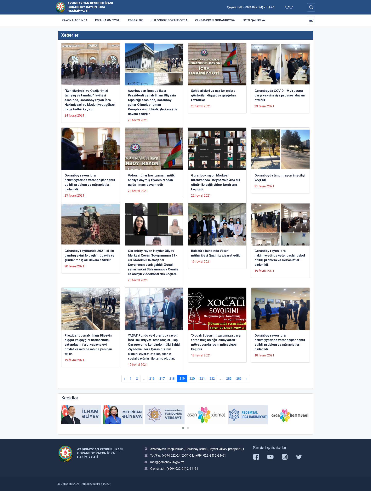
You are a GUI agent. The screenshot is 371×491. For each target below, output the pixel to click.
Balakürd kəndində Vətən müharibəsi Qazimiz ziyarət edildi (216, 253)
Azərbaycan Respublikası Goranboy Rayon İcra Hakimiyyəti (90, 7)
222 (212, 378)
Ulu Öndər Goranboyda (169, 20)
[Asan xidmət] (206, 414)
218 (172, 378)
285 (228, 378)
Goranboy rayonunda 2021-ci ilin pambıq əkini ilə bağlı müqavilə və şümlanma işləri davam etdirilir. (89, 255)
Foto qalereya (254, 20)
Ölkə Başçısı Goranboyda (215, 20)
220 (192, 378)
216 (152, 378)
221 (202, 378)
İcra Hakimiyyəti (107, 20)
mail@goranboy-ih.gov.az (167, 462)
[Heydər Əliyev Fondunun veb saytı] (165, 414)
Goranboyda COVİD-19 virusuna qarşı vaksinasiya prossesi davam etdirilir (279, 95)
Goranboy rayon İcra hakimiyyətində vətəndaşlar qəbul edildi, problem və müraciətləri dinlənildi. (90, 182)
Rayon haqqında (74, 20)
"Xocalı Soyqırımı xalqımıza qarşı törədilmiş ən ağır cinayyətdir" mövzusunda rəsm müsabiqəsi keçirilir (216, 342)
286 (239, 378)
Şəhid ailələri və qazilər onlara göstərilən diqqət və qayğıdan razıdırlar (213, 95)
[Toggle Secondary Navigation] (311, 20)
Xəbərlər (135, 20)
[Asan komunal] (290, 414)
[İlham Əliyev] (81, 414)
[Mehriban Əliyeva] (123, 414)
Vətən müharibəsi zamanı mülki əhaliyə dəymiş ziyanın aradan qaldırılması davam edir (151, 180)
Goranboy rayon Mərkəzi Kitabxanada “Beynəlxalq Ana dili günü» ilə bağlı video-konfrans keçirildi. (215, 182)
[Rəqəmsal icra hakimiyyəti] (248, 414)
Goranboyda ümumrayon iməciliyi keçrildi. (279, 177)
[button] (183, 428)
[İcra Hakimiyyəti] (60, 7)
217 (162, 378)
